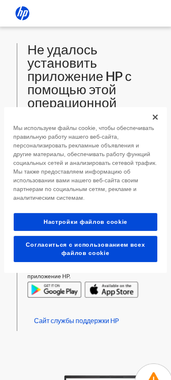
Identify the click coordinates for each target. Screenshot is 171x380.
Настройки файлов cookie (85, 221)
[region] (85, 190)
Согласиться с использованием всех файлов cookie (85, 248)
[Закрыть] (155, 117)
